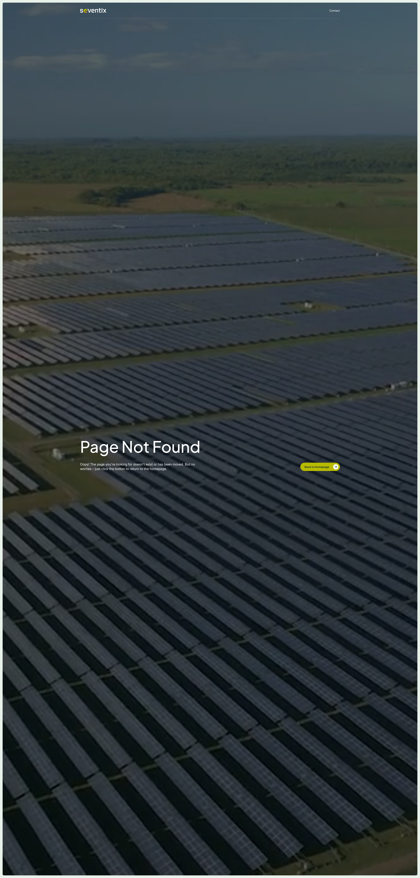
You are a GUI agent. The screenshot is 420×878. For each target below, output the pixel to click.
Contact (334, 10)
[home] (93, 10)
